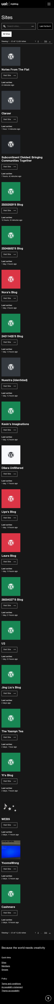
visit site (7, 75)
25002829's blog (12, 204)
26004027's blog (12, 599)
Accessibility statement (12, 987)
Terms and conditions (11, 984)
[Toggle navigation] (48, 4)
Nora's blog (9, 292)
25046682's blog (12, 248)
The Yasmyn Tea (12, 731)
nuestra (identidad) (14, 380)
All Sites (6, 34)
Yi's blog (7, 775)
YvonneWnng (10, 863)
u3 (3, 643)
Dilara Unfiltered (12, 468)
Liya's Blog (9, 511)
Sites (4, 963)
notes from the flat (15, 69)
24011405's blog (12, 336)
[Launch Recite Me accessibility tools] (48, 998)
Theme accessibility (10, 991)
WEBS (6, 819)
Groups (5, 970)
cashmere (8, 907)
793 (45, 41)
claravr (6, 113)
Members (6, 966)
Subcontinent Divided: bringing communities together (22, 159)
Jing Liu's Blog (11, 687)
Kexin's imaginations (15, 424)
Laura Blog (9, 555)
